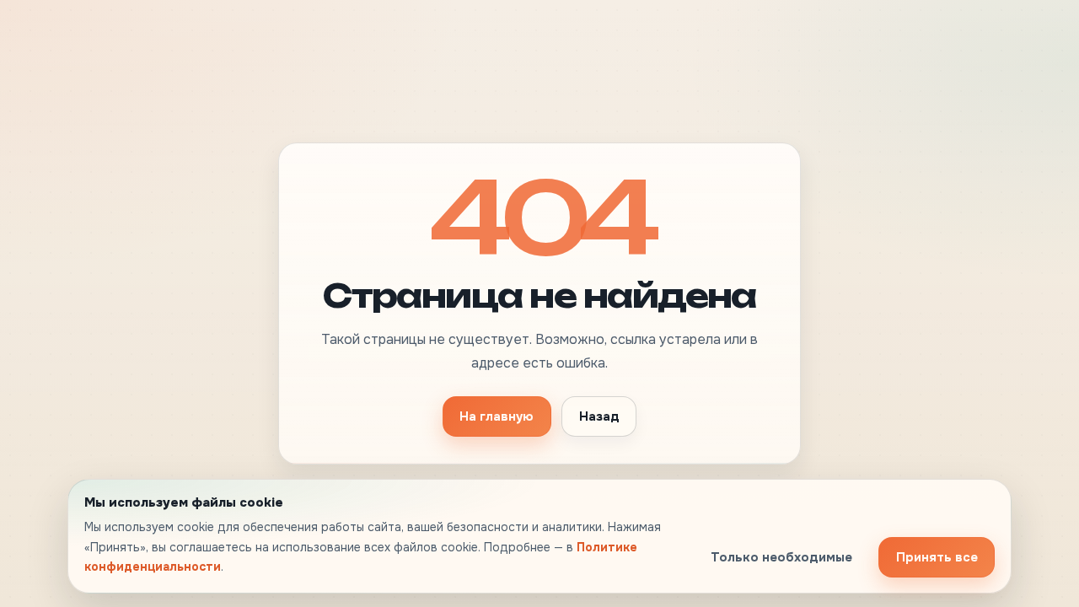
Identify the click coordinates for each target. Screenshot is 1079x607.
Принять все (937, 557)
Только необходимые (781, 557)
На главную (496, 416)
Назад (599, 416)
